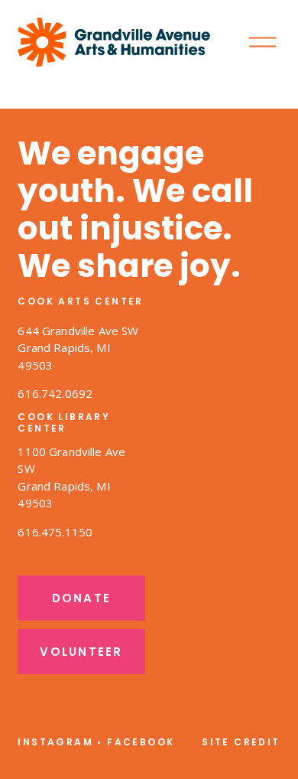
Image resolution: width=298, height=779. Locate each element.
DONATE (82, 598)
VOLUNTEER (81, 652)
